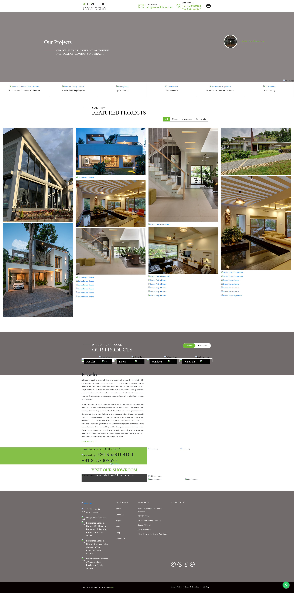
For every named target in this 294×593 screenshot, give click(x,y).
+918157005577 (93, 512)
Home (118, 508)
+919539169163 (93, 509)
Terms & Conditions (192, 587)
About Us (120, 514)
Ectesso (111, 587)
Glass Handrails (144, 529)
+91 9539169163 (115, 454)
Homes (175, 119)
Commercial (201, 119)
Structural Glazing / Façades (149, 520)
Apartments (187, 119)
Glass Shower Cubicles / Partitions (152, 534)
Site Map (206, 587)
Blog (118, 532)
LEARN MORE (88, 441)
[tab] (98, 360)
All (166, 119)
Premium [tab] (189, 345)
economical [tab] (203, 345)
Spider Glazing (144, 525)
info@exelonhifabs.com (96, 517)
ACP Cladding (144, 516)
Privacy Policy (176, 587)
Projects (119, 520)
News (118, 526)
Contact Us (120, 538)
